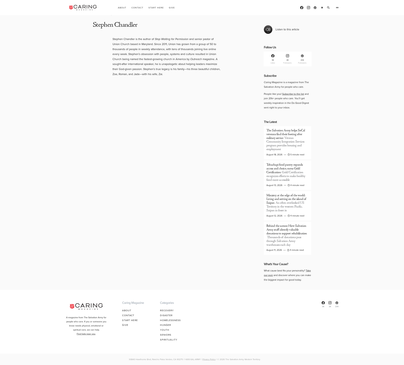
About (126, 310)
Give (125, 325)
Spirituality (168, 339)
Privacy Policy (209, 359)
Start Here (130, 320)
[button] (322, 7)
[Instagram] (308, 7)
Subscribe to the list (293, 94)
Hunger (165, 325)
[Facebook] (301, 7)
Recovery (167, 310)
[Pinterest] (315, 7)
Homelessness (170, 320)
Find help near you (86, 334)
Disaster (166, 315)
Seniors (165, 335)
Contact (128, 315)
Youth (164, 330)
